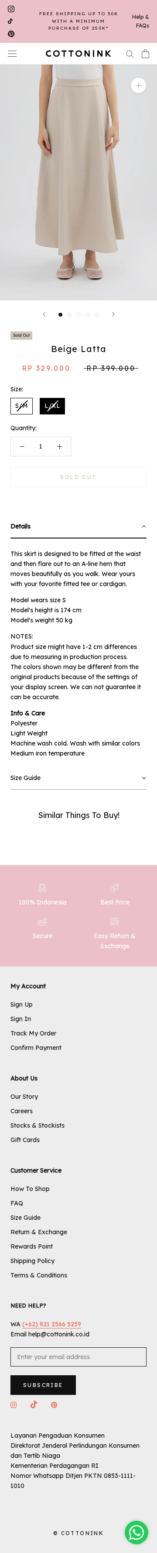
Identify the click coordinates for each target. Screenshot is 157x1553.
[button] (78, 526)
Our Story (24, 1097)
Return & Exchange (38, 1232)
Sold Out (78, 477)
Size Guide (25, 1218)
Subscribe (43, 1385)
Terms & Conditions (38, 1275)
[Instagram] (11, 9)
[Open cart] (145, 53)
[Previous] (44, 314)
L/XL (52, 406)
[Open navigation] (12, 53)
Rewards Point (31, 1246)
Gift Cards (25, 1140)
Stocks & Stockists (37, 1125)
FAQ (16, 1203)
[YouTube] (10, 21)
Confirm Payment (35, 1048)
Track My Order (33, 1033)
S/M (21, 406)
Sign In (20, 1019)
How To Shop (30, 1189)
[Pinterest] (11, 34)
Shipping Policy (32, 1261)
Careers (21, 1111)
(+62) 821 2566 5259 (51, 1324)
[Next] (113, 314)
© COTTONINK (78, 1533)
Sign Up (21, 1004)
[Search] (130, 53)
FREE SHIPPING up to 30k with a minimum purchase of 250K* (78, 21)
